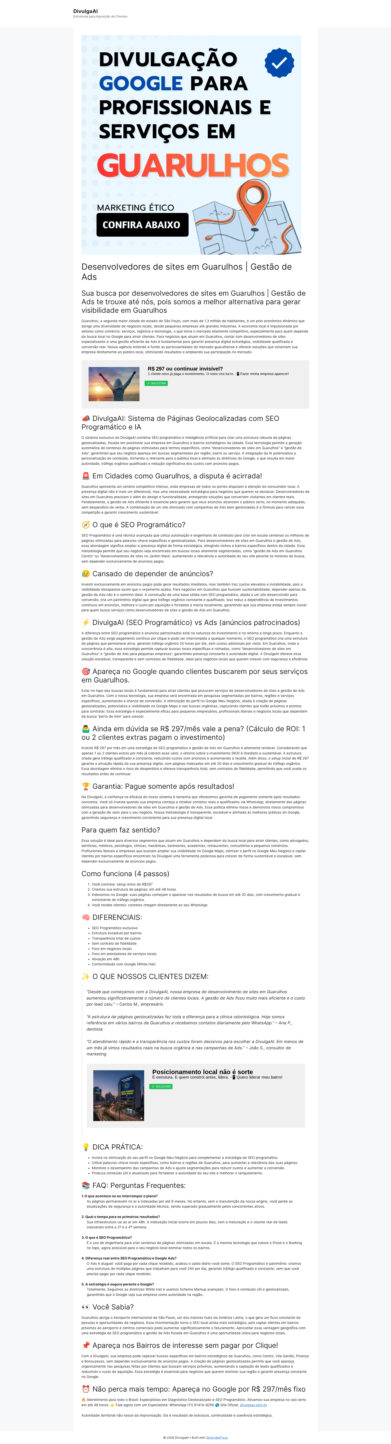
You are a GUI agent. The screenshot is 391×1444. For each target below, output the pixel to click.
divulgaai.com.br (253, 1405)
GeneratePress (217, 1438)
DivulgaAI (85, 11)
